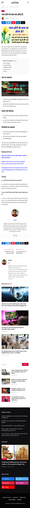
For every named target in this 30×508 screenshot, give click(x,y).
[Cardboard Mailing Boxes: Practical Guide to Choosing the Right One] (15, 452)
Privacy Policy (7, 497)
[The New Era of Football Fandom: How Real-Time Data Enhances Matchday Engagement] (15, 294)
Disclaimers (11, 499)
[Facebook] (14, 236)
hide (15, 60)
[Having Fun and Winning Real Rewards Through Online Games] (15, 317)
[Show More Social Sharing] (27, 22)
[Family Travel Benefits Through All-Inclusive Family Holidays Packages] (6, 381)
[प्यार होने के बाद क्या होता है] (15, 35)
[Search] (27, 2)
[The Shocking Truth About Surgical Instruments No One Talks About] (6, 399)
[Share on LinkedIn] (18, 22)
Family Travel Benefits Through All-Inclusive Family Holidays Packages (19, 381)
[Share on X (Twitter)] (8, 22)
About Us (15, 497)
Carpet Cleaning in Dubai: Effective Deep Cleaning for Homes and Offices (19, 372)
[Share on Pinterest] (13, 22)
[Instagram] (16, 236)
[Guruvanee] (15, 2)
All (3, 11)
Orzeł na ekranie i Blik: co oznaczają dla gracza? (13, 425)
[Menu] (3, 2)
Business (4, 458)
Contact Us (22, 497)
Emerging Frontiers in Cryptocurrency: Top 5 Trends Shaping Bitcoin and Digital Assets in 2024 (15, 169)
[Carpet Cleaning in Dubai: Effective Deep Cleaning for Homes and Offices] (6, 372)
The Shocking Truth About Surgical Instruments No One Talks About (18, 398)
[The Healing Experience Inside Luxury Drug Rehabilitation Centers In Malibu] (15, 341)
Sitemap (19, 499)
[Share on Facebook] (4, 22)
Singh (7, 18)
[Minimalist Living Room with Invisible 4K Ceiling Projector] (6, 391)
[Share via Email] (23, 22)
